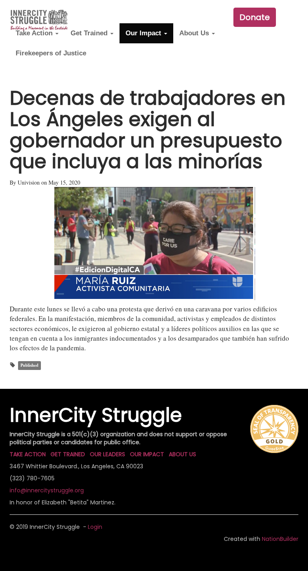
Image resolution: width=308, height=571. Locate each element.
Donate (254, 17)
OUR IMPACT (147, 454)
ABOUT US (182, 454)
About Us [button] (195, 33)
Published (29, 365)
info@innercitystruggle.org (47, 490)
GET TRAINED (68, 454)
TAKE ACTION (28, 454)
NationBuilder (280, 539)
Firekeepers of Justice (51, 53)
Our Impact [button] (144, 33)
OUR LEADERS (107, 454)
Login (95, 527)
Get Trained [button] (90, 33)
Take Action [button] (35, 33)
